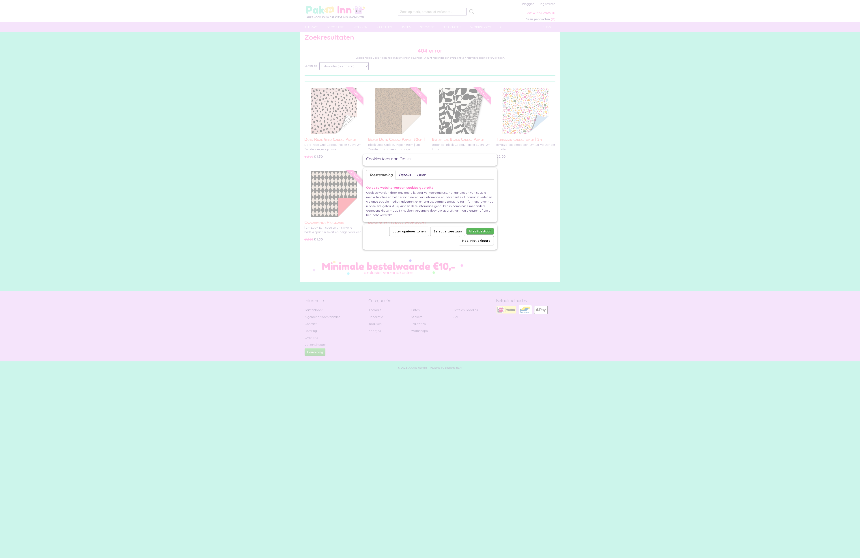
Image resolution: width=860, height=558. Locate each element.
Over (421, 175)
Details (405, 175)
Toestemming (381, 175)
